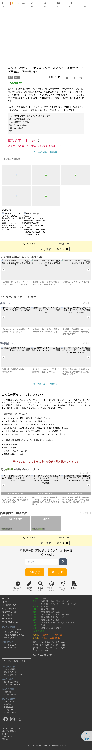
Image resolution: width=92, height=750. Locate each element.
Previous (3, 269)
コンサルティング (11, 709)
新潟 (43, 606)
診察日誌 (7, 704)
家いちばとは (10, 612)
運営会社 (5, 739)
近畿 (34, 614)
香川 (43, 620)
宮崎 (67, 622)
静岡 (43, 612)
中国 (34, 617)
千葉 (63, 603)
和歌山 (68, 614)
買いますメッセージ (12, 672)
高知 (58, 620)
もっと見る (84, 303)
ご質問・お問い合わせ (16, 660)
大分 (58, 622)
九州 (34, 622)
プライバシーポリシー (11, 728)
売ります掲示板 (10, 669)
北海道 (35, 598)
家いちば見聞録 (10, 712)
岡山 (43, 617)
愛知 (48, 612)
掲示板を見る (10, 608)
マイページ (9, 602)
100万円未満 (56, 635)
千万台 (51, 638)
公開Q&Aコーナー (11, 707)
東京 (67, 603)
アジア (58, 628)
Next (88, 269)
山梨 (53, 606)
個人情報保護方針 (9, 731)
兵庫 (58, 614)
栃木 (48, 603)
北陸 (34, 609)
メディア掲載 (7, 736)
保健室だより (9, 701)
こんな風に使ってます (13, 684)
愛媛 (53, 620)
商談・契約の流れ (11, 647)
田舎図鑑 (7, 691)
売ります (34, 572)
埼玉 (58, 603)
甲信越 (35, 606)
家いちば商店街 (10, 694)
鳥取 (53, 617)
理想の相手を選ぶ (11, 632)
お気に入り (9, 615)
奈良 (63, 614)
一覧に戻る (31, 243)
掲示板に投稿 (10, 605)
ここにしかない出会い (13, 629)
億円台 (58, 638)
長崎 (53, 622)
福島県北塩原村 (16, 83)
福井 (53, 609)
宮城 (58, 601)
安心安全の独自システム (14, 635)
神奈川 (73, 603)
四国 (34, 620)
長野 (48, 606)
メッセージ (9, 618)
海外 (34, 628)
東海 (34, 612)
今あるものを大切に (12, 637)
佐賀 (48, 622)
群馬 (53, 603)
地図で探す (40, 630)
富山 (43, 609)
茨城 (43, 603)
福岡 (43, 622)
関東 (34, 603)
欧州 (53, 628)
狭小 (17, 77)
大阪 (53, 614)
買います (57, 572)
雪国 (10, 77)
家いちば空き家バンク (13, 674)
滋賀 (43, 614)
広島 (48, 617)
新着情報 (36, 635)
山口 (63, 617)
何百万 (44, 638)
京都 (48, 614)
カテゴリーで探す (42, 650)
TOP (7, 598)
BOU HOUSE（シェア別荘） (44, 655)
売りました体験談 (11, 682)
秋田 (53, 601)
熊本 (63, 622)
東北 (34, 601)
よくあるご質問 (10, 645)
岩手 (48, 601)
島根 (58, 617)
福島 (67, 601)
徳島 (48, 620)
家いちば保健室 (8, 699)
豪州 (43, 628)
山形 (63, 601)
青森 (43, 601)
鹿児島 (73, 622)
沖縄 (34, 625)
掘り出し (36, 638)
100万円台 (46, 635)
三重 (58, 612)
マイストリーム (11, 622)
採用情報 (5, 734)
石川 (48, 609)
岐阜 (53, 612)
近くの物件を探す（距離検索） (46, 152)
